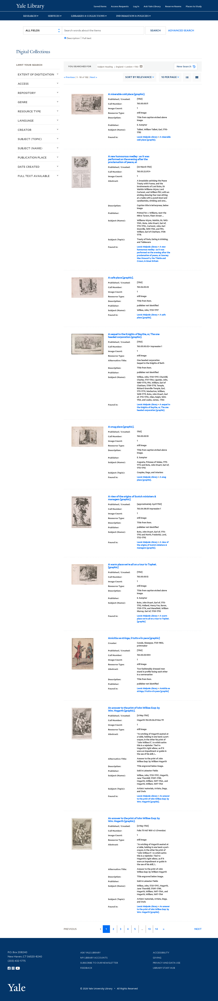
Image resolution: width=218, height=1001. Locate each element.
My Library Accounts (94, 957)
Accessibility (161, 952)
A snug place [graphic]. (121, 426)
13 (149, 929)
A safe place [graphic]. (120, 277)
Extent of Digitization (36, 74)
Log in (136, 6)
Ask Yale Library (152, 6)
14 (156, 929)
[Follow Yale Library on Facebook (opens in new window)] (9, 968)
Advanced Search (181, 30)
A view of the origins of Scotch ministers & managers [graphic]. (132, 498)
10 (169, 77)
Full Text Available (34, 176)
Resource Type (29, 111)
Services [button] (54, 16)
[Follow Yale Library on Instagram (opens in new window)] (13, 968)
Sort (138, 77)
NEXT (198, 929)
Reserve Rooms (173, 6)
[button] (155, 30)
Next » (93, 77)
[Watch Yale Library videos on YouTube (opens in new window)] (18, 968)
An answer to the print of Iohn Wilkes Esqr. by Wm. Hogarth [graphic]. (134, 709)
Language (26, 120)
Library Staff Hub (164, 968)
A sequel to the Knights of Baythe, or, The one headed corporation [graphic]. (133, 335)
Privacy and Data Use (166, 963)
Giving (157, 957)
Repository (27, 93)
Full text (87, 38)
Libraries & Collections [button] (88, 16)
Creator (24, 130)
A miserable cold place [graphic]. (126, 94)
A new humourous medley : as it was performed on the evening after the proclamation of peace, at (128, 159)
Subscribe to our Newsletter (99, 963)
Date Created (28, 167)
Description (73, 38)
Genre (22, 102)
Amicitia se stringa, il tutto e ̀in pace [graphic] (134, 638)
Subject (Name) (30, 148)
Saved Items (100, 6)
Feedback (86, 968)
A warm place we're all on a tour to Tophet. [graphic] (132, 566)
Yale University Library (30, 6)
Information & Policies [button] (132, 16)
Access (23, 83)
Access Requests (120, 6)
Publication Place (32, 157)
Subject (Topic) (30, 139)
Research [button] (29, 16)
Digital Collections (33, 51)
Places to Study (194, 6)
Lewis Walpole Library (147, 137)
